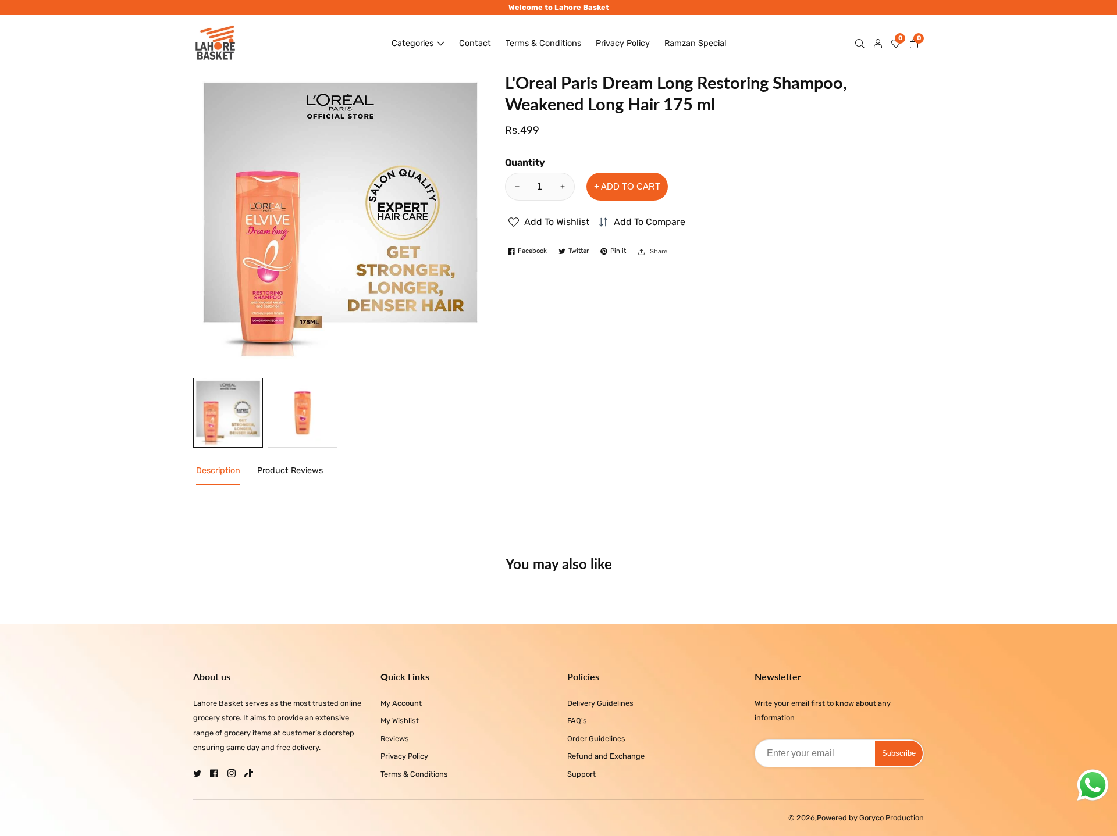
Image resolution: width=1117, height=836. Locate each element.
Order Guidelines (596, 738)
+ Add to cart (627, 186)
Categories (412, 43)
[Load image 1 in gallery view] (228, 413)
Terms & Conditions (543, 43)
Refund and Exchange (606, 756)
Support (581, 774)
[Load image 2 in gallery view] (302, 413)
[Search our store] (862, 43)
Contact (475, 43)
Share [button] (658, 251)
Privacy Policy (623, 43)
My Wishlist (399, 720)
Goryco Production (891, 818)
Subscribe (899, 753)
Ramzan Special (695, 43)
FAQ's (577, 720)
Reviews (394, 738)
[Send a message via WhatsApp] (1093, 785)
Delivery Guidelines (600, 703)
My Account (401, 703)
